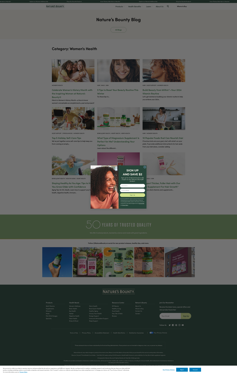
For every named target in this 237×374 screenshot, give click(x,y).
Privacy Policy (23, 372)
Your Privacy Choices (169, 370)
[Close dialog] (145, 167)
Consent (195, 370)
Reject (182, 370)
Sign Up (132, 195)
